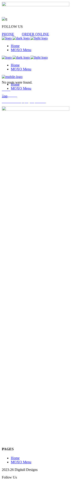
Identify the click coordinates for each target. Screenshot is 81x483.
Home (15, 458)
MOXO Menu (21, 462)
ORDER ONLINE (35, 34)
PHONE (8, 34)
